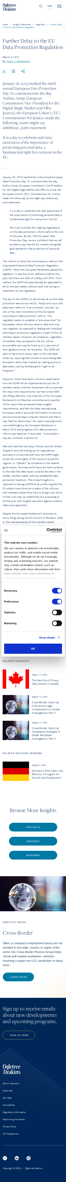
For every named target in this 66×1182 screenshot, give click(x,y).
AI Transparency (11, 1133)
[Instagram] (28, 1158)
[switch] (57, 601)
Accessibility (9, 1105)
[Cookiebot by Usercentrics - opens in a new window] (47, 530)
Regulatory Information (14, 1112)
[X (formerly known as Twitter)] (5, 1158)
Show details (47, 637)
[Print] (13, 71)
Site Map (7, 1097)
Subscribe (7, 1090)
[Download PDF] (4, 71)
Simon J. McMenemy (18, 61)
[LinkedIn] (17, 1158)
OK (33, 648)
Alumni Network (11, 1083)
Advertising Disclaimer (14, 1119)
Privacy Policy (9, 1126)
